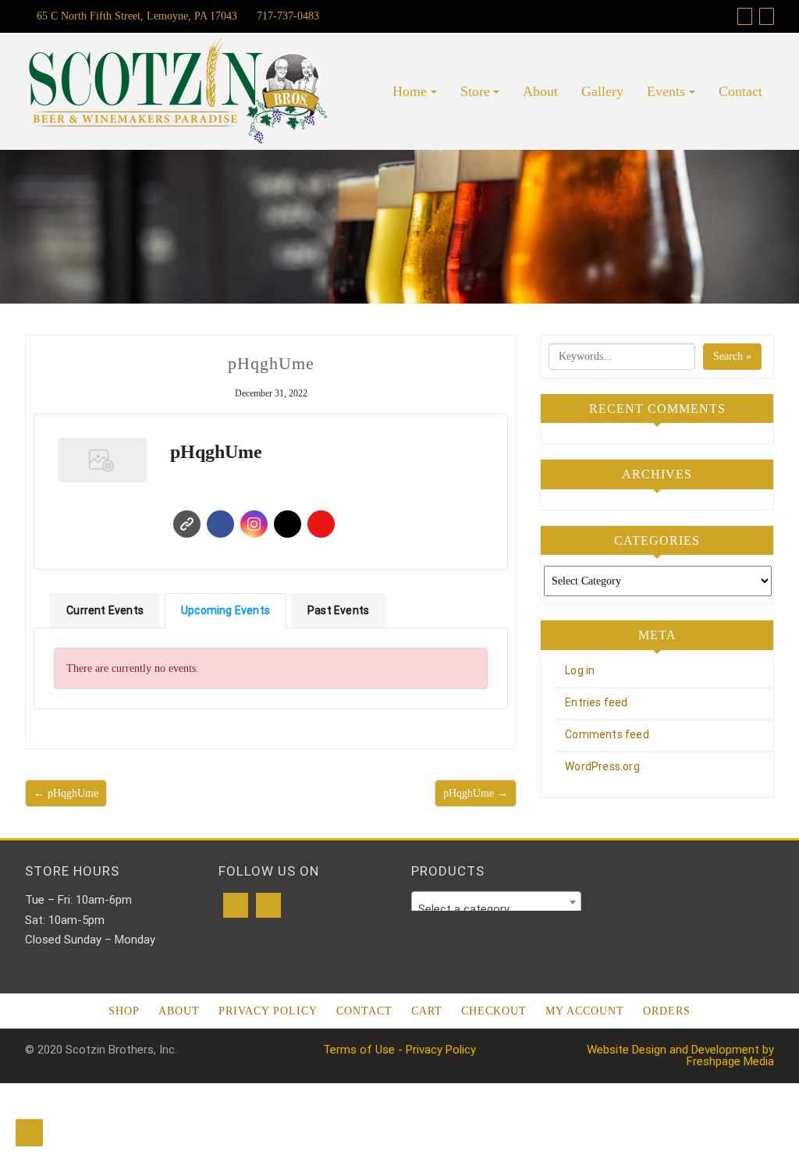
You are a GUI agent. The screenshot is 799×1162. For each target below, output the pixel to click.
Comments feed (607, 734)
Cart (426, 1011)
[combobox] (496, 902)
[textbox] (496, 909)
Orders (667, 1011)
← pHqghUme (66, 793)
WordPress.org (602, 766)
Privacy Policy (268, 1011)
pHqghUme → (475, 793)
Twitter (287, 524)
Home (409, 91)
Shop (124, 1011)
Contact (740, 91)
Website (187, 524)
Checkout (494, 1011)
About (540, 91)
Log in (580, 670)
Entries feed (596, 702)
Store (475, 91)
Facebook (220, 524)
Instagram (254, 524)
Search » (732, 356)
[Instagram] (268, 905)
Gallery (602, 91)
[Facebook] (235, 905)
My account (584, 1011)
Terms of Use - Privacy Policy (399, 1050)
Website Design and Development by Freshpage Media (680, 1055)
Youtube (321, 524)
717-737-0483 (286, 16)
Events (666, 91)
